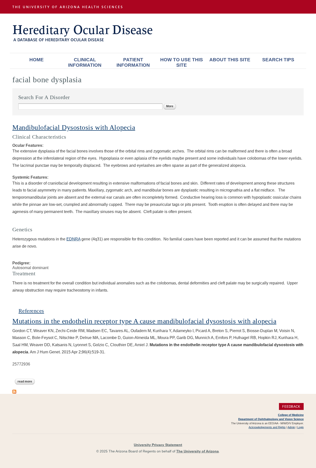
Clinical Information (84, 62)
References (31, 311)
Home (36, 59)
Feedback (291, 406)
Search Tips (278, 59)
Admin (291, 427)
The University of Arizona (197, 451)
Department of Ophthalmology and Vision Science (271, 419)
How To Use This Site (181, 62)
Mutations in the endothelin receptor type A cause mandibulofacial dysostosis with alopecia (144, 321)
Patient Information (133, 62)
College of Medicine (291, 414)
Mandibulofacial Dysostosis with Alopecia (73, 127)
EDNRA (73, 239)
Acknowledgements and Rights (267, 427)
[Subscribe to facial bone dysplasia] (14, 391)
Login (300, 427)
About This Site (229, 59)
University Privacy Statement (158, 445)
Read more (26, 381)
